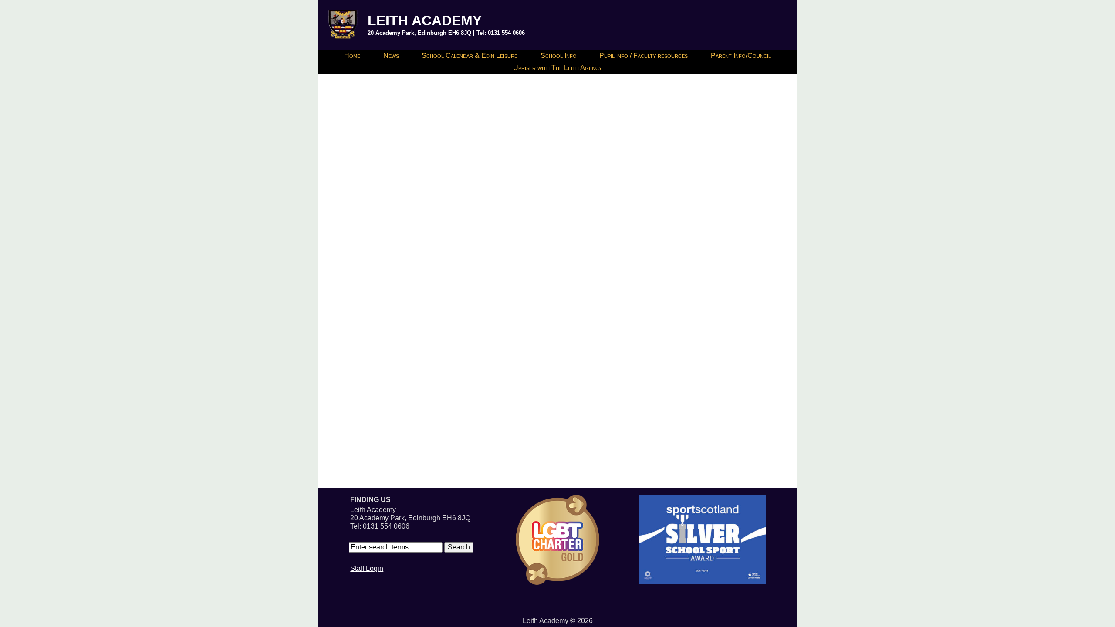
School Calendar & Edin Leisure (469, 55)
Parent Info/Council (741, 55)
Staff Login (366, 568)
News (391, 55)
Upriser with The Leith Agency (557, 67)
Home (352, 55)
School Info (559, 55)
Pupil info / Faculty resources (643, 55)
